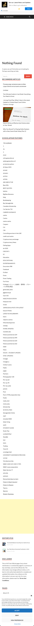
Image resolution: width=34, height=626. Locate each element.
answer (5, 170)
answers (5, 173)
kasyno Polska (7, 310)
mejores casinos (8, 319)
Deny (17, 615)
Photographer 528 (8, 377)
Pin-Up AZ (6, 380)
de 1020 (5, 248)
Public (5, 398)
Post (4, 392)
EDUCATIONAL (8, 260)
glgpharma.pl (7, 292)
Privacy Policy (17, 623)
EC (4, 254)
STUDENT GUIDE (8, 428)
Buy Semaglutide (8, 203)
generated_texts (8, 289)
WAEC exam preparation (10, 467)
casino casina (7, 221)
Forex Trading (7, 278)
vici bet (5, 458)
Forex (4, 275)
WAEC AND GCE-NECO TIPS (12, 464)
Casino (5, 218)
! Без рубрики (7, 143)
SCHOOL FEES (7, 410)
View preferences (17, 620)
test (4, 440)
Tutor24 (5, 449)
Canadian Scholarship (9, 206)
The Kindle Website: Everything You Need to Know (18, 542)
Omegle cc (6, 362)
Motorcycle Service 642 (10, 343)
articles (5, 179)
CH (4, 227)
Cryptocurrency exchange (10, 239)
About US (6, 593)
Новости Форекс (8, 485)
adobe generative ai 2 (9, 161)
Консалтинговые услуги (10, 479)
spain (4, 425)
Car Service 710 (7, 209)
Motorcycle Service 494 (10, 337)
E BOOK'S (6, 251)
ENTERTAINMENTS (9, 263)
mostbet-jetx (7, 331)
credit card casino (8, 236)
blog (4, 197)
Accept (17, 610)
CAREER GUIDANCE (9, 212)
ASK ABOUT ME (8, 182)
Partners (5, 374)
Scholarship (6, 407)
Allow (28, 9)
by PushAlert (5, 10)
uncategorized (7, 452)
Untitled (5, 90)
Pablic (5, 368)
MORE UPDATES (8, 328)
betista (5, 191)
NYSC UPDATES (8, 356)
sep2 (4, 416)
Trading (5, 446)
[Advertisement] (17, 39)
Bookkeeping (7, 200)
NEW (4, 347)
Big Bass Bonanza (8, 194)
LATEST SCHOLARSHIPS (10, 313)
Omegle (5, 359)
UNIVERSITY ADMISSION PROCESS (14, 455)
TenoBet (5, 437)
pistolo (5, 389)
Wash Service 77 (8, 470)
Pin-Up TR (6, 383)
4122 (4, 155)
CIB (4, 230)
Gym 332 (6, 295)
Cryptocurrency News (9, 242)
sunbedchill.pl (7, 434)
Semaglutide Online (9, 413)
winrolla (5, 473)
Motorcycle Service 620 (10, 340)
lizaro (4, 316)
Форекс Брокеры (8, 494)
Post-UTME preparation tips (11, 395)
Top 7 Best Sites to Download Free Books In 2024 (18, 549)
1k (4, 149)
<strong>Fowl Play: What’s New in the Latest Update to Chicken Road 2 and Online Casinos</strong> (16, 102)
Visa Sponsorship (8, 461)
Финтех (5, 491)
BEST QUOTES (7, 188)
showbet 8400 (7, 419)
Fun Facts (6, 281)
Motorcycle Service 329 (10, 334)
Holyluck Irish (7, 301)
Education (6, 257)
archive (5, 176)
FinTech (5, 272)
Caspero (5, 224)
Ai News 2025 (7, 167)
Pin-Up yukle (7, 386)
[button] (31, 596)
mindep (5, 325)
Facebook (6, 269)
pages (5, 371)
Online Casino (7, 365)
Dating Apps (7, 245)
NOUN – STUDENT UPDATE (11, 353)
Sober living (6, 422)
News (4, 350)
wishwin (5, 476)
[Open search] (29, 17)
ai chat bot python (8, 164)
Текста (5, 488)
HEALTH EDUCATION (10, 298)
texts (4, 443)
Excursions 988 (7, 266)
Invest (5, 304)
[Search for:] (17, 76)
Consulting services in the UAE (12, 233)
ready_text (6, 401)
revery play (6, 404)
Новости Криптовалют (10, 482)
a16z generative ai (8, 158)
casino (5, 215)
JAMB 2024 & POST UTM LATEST (13, 307)
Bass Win (6, 185)
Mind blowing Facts (9, 322)
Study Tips (6, 431)
